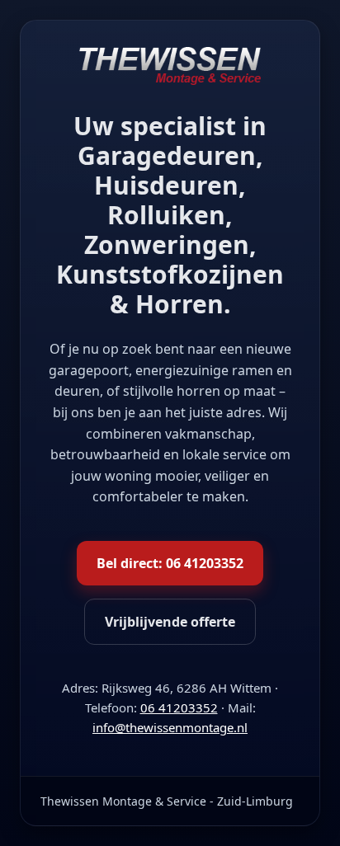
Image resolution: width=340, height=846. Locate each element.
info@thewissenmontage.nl (170, 727)
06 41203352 (179, 707)
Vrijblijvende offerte (170, 622)
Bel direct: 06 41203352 (170, 563)
